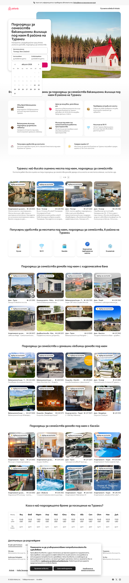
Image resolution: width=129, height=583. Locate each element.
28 (31, 89)
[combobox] (29, 51)
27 (27, 89)
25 (19, 89)
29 (35, 89)
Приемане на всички (41, 568)
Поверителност (28, 579)
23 (39, 85)
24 (15, 89)
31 (15, 93)
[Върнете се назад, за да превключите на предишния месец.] (15, 64)
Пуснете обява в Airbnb (110, 8)
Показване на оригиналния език (84, 3)
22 (35, 85)
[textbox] (20, 58)
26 (23, 89)
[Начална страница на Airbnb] (13, 8)
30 (39, 89)
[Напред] (68, 177)
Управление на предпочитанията (88, 569)
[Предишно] (60, 177)
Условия (39, 579)
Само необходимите (64, 568)
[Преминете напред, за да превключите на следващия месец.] (38, 64)
